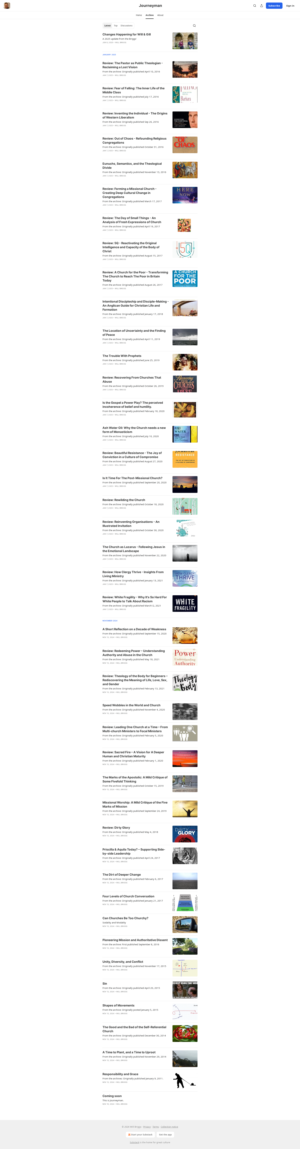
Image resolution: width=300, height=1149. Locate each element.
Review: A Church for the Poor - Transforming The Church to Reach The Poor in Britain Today (135, 276)
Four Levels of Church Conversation (128, 896)
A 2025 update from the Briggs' (119, 38)
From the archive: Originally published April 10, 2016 (131, 71)
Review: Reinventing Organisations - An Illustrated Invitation (131, 524)
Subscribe (274, 5)
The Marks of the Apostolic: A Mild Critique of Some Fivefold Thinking (135, 779)
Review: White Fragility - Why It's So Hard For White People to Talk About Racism (134, 599)
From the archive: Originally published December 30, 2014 (134, 1035)
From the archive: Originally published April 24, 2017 (131, 857)
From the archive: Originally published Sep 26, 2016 (130, 121)
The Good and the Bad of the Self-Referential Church (134, 1029)
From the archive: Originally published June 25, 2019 (131, 360)
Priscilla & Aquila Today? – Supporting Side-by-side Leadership (133, 851)
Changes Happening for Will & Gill (126, 34)
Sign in (290, 5)
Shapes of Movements (118, 1005)
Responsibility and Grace (120, 1074)
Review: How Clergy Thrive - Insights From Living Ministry (133, 574)
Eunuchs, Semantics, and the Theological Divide (132, 166)
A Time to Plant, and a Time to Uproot (128, 1052)
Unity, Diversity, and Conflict (122, 962)
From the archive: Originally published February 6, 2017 (132, 878)
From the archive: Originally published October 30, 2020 (133, 530)
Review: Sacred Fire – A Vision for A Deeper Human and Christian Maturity (133, 754)
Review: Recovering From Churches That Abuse (131, 379)
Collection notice (169, 1126)
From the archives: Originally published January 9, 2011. (132, 1078)
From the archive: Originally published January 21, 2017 (132, 900)
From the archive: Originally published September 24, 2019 (134, 810)
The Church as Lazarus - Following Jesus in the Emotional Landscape (133, 549)
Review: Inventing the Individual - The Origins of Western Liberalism (135, 115)
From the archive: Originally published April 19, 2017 (131, 226)
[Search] (255, 5)
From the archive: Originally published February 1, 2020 (132, 760)
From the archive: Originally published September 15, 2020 (134, 633)
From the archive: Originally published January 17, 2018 (132, 314)
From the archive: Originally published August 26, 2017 (132, 284)
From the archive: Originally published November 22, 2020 (134, 555)
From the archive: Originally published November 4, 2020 (133, 709)
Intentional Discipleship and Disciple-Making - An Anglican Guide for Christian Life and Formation (135, 305)
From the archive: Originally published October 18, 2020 (133, 504)
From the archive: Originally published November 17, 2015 (134, 966)
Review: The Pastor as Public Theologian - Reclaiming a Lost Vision (132, 65)
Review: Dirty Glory (116, 827)
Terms (155, 1126)
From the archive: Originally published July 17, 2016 (130, 96)
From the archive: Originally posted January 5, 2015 (130, 1009)
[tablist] (118, 25)
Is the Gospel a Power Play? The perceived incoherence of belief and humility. (132, 405)
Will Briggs (120, 42)
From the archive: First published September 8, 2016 (130, 944)
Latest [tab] (107, 25)
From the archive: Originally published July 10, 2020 (130, 436)
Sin (104, 983)
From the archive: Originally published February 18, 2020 (133, 411)
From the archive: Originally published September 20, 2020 (134, 482)
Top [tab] (116, 25)
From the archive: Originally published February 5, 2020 (132, 735)
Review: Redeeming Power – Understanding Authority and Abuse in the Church (133, 653)
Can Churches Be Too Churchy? (125, 918)
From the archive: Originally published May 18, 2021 (131, 659)
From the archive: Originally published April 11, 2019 (131, 339)
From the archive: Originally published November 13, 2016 (134, 172)
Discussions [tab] (126, 25)
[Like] (104, 79)
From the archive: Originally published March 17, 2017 (132, 201)
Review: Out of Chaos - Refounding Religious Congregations (134, 140)
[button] (139, 15)
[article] (150, 40)
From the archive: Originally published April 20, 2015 (131, 987)
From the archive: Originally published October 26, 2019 (133, 385)
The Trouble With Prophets (121, 356)
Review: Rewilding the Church (123, 500)
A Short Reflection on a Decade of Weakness (134, 629)
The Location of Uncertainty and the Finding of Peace (134, 333)
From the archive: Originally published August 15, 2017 (132, 255)
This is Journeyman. (113, 1100)
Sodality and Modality (114, 922)
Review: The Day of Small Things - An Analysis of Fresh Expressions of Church (131, 220)
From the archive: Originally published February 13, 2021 (133, 688)
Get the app (165, 1134)
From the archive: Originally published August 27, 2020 (132, 461)
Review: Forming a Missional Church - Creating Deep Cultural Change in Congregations (129, 193)
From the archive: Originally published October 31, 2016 (133, 146)
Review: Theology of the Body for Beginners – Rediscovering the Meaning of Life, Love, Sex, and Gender (135, 680)
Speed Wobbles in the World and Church (131, 705)
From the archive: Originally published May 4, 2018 (130, 831)
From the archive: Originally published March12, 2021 (131, 605)
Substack (134, 1142)
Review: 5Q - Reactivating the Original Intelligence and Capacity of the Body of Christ (130, 247)
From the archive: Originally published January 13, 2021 (132, 580)
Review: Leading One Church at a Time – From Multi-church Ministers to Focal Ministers (135, 729)
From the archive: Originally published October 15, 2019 (133, 785)
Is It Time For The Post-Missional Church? (132, 478)
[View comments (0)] (125, 79)
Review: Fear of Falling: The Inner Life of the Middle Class (133, 90)
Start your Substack (141, 1134)
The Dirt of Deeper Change (121, 874)
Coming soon (112, 1096)
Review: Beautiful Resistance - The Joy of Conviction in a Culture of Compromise (132, 455)
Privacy (147, 1126)
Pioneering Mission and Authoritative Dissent (135, 940)
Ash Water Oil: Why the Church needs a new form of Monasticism (134, 430)
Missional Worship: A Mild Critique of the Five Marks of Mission (135, 804)
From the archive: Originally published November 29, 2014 (134, 1056)
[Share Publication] (261, 5)
